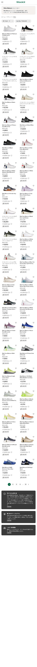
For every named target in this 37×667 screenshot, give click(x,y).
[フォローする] (16, 26)
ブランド (9, 17)
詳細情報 (20, 506)
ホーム (3, 17)
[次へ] (28, 484)
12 (25, 484)
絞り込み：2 (7, 21)
